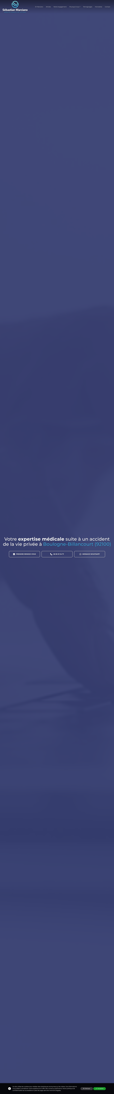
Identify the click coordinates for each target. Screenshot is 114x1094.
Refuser (87, 1088)
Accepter (100, 1088)
